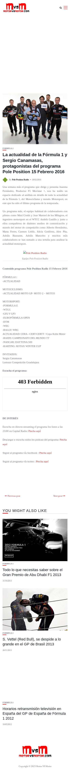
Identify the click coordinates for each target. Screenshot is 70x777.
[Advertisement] (35, 52)
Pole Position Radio (20, 179)
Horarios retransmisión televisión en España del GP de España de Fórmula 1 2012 (34, 713)
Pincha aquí (34, 431)
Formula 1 (8, 148)
